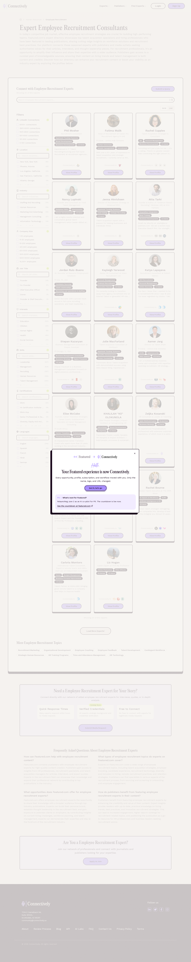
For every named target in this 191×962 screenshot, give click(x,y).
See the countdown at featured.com (74, 506)
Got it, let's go (95, 488)
